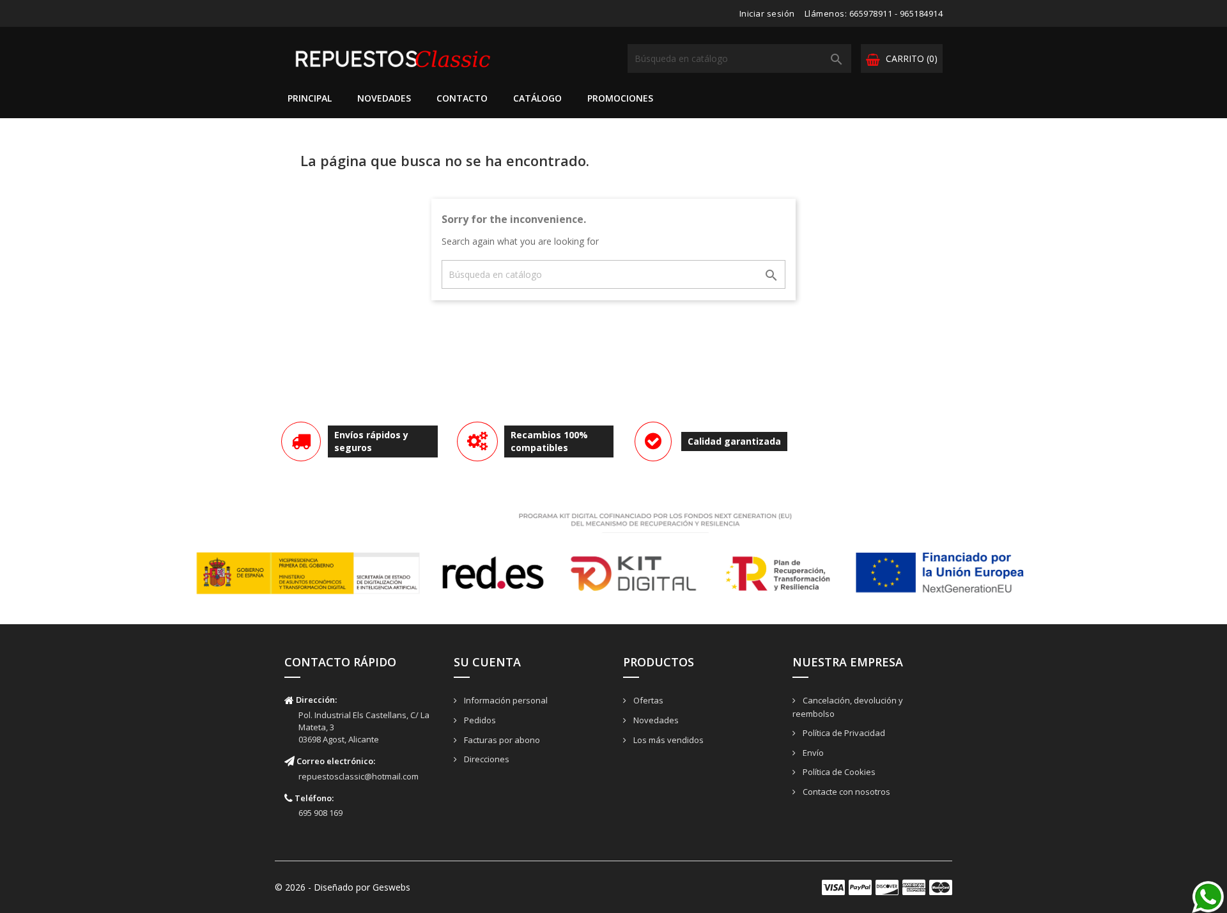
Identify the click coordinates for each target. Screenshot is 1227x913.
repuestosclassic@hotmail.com (358, 776)
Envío (812, 752)
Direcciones (485, 759)
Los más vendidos (667, 740)
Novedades (384, 98)
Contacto (462, 98)
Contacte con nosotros (845, 791)
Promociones (620, 98)
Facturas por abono (501, 740)
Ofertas (647, 700)
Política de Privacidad (843, 733)
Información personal (505, 700)
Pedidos (479, 720)
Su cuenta (487, 662)
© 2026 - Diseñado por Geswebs (342, 887)
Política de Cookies (838, 772)
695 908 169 (320, 812)
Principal (310, 98)
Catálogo (537, 98)
